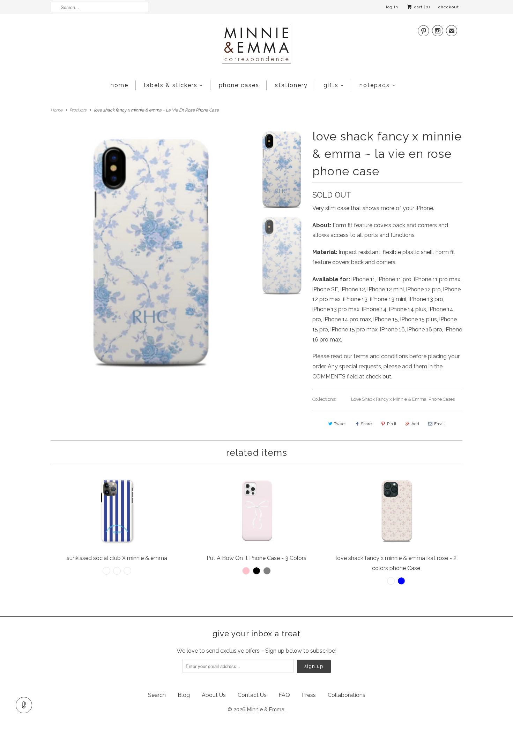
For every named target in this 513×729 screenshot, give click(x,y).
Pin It (391, 423)
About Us (214, 695)
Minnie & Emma (265, 709)
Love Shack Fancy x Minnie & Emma (388, 399)
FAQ (284, 695)
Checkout (448, 7)
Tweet (340, 423)
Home (119, 85)
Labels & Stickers (171, 85)
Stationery (291, 85)
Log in (392, 7)
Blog (184, 695)
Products (78, 110)
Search (157, 695)
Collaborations (346, 695)
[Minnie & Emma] (256, 46)
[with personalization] (150, 249)
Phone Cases (239, 85)
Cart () (421, 7)
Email (439, 423)
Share (366, 423)
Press (309, 695)
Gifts (331, 85)
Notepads (374, 85)
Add (415, 423)
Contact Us (252, 695)
